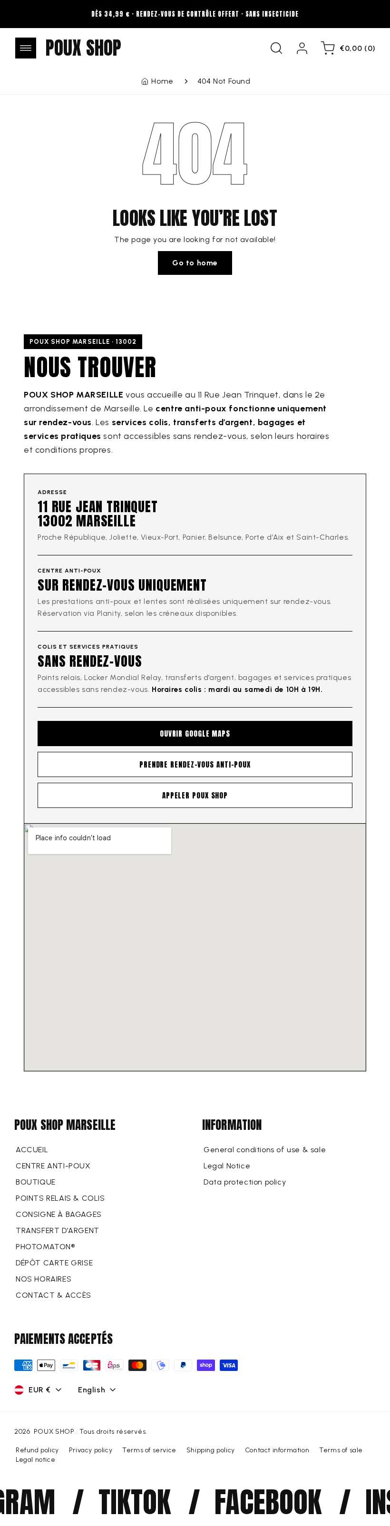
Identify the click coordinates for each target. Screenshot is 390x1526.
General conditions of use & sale (265, 1149)
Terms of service (149, 1450)
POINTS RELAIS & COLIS (60, 1198)
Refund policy (37, 1450)
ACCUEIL (32, 1149)
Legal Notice (227, 1165)
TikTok (122, 1502)
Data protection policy (245, 1181)
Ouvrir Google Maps (195, 733)
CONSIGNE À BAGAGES (59, 1214)
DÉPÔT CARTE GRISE (54, 1262)
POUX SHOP (54, 1432)
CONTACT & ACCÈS (53, 1295)
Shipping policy (210, 1450)
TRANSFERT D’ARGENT (57, 1230)
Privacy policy (90, 1450)
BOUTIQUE (36, 1181)
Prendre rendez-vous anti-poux (195, 764)
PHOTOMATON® (45, 1246)
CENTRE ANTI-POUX (53, 1165)
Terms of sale (341, 1450)
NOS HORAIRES (43, 1278)
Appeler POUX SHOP (195, 795)
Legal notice (35, 1460)
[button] (25, 48)
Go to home (195, 262)
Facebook (255, 1502)
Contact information (277, 1450)
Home (162, 81)
